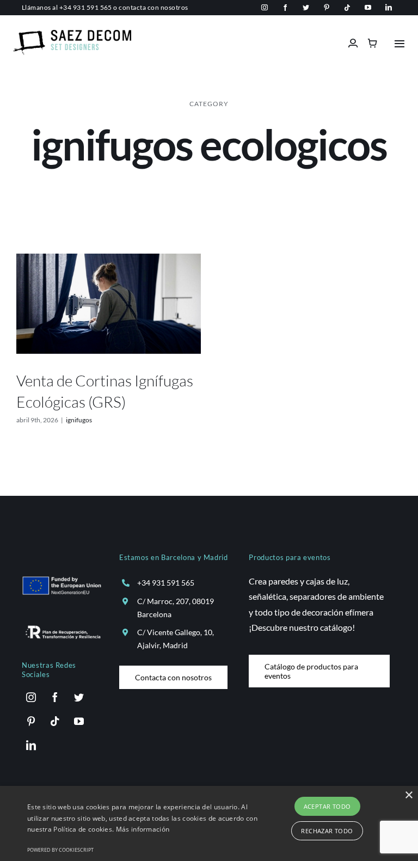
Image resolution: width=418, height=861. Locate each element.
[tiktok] (347, 7)
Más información (143, 829)
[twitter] (306, 7)
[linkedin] (388, 7)
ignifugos (79, 420)
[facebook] (285, 7)
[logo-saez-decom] (72, 34)
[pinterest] (326, 7)
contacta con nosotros (153, 7)
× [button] (408, 795)
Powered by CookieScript (60, 849)
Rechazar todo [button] (327, 831)
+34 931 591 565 (85, 7)
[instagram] (264, 7)
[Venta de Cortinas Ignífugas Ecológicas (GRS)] (108, 304)
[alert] (209, 823)
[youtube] (368, 7)
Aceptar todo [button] (327, 806)
